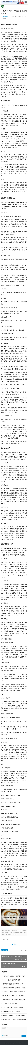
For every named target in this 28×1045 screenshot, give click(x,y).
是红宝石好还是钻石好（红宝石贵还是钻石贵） (14, 1015)
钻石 (26, 16)
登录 (3, 1035)
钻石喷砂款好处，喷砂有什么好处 (11, 1011)
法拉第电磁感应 (4, 16)
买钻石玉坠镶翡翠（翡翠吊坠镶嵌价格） (13, 984)
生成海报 (5, 950)
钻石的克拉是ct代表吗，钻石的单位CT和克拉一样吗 (14, 996)
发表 (23, 1035)
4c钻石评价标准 (5, 939)
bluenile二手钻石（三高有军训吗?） (12, 980)
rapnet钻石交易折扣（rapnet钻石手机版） (13, 1007)
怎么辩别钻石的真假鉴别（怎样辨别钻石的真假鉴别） (14, 992)
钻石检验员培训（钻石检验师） (10, 1003)
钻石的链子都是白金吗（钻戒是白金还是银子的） (14, 988)
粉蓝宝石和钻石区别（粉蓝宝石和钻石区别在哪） (14, 1000)
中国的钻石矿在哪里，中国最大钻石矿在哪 (13, 976)
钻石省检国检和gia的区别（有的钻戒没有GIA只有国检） (14, 1019)
